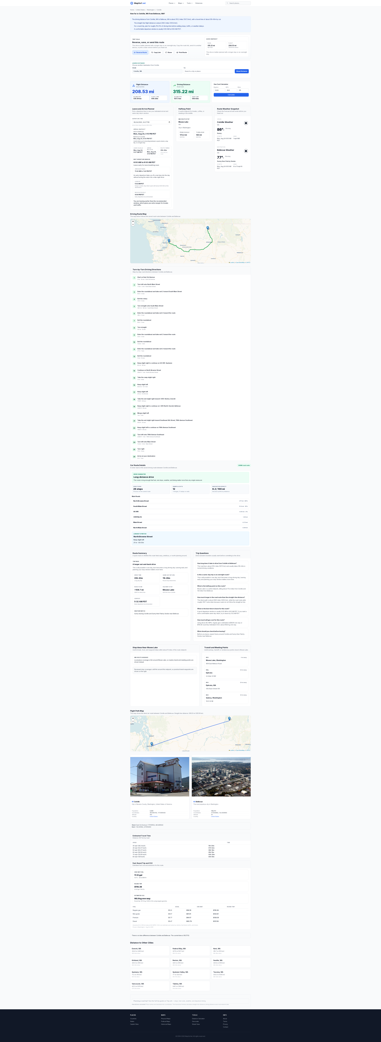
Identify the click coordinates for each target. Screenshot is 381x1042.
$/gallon (216, 87)
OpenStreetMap (240, 262)
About (225, 1018)
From (134, 68)
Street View (196, 1024)
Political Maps (165, 1021)
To (184, 68)
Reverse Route (141, 52)
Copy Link (157, 52)
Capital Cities (134, 1024)
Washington (151, 10)
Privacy (225, 1024)
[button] (207, 228)
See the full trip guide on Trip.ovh (161, 1001)
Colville (159, 10)
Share (170, 52)
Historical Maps (166, 1024)
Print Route (183, 52)
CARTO (248, 262)
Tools (189, 3)
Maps (180, 3)
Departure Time (137, 118)
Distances (198, 3)
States (132, 1021)
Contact (225, 1027)
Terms (225, 1021)
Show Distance (241, 71)
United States (140, 10)
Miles (239, 87)
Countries (133, 1018)
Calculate (231, 95)
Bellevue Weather (225, 150)
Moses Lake (183, 122)
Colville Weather (225, 122)
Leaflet (232, 262)
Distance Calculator (198, 1018)
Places (171, 3)
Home (132, 10)
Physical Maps (165, 1018)
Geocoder (195, 1021)
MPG (227, 87)
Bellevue (199, 802)
